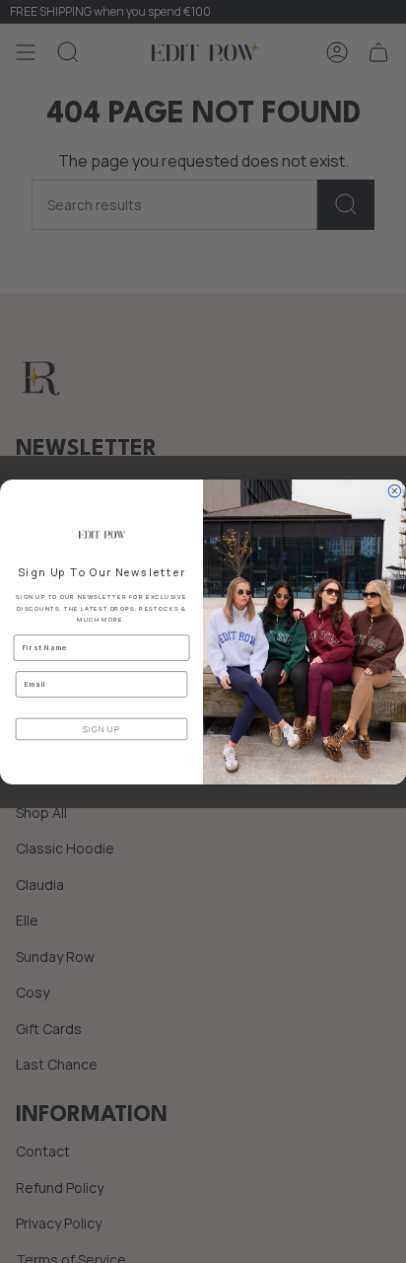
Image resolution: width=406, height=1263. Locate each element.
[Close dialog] (394, 490)
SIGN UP (101, 729)
